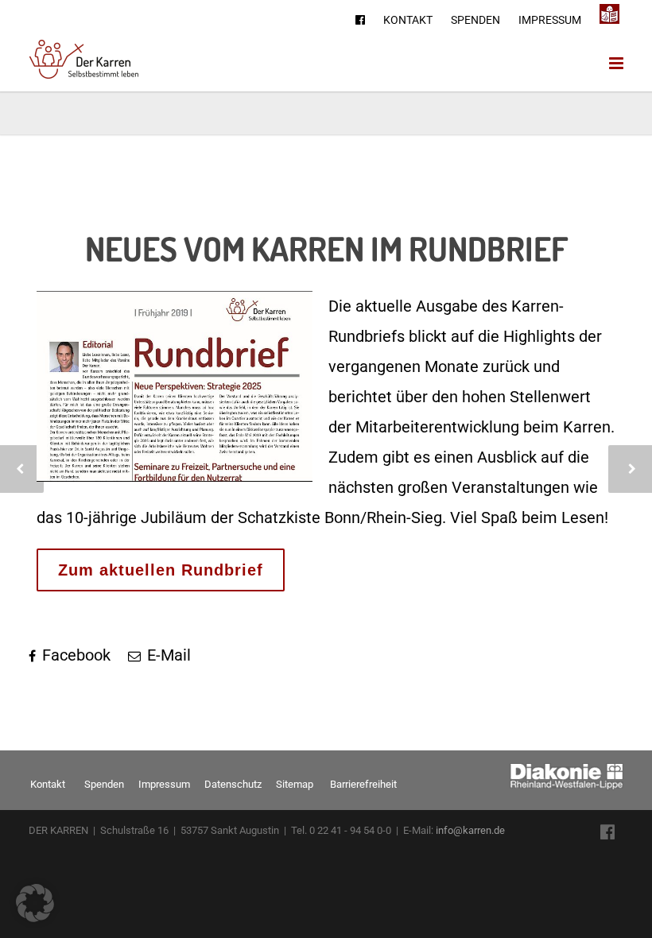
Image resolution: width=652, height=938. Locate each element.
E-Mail (167, 655)
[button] (35, 903)
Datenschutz (233, 784)
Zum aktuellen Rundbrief (160, 570)
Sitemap (294, 784)
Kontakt (408, 19)
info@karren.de (470, 830)
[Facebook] (360, 19)
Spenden (475, 19)
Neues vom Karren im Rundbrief (326, 248)
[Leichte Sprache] (609, 14)
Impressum (549, 19)
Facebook (74, 655)
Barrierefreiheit (363, 784)
